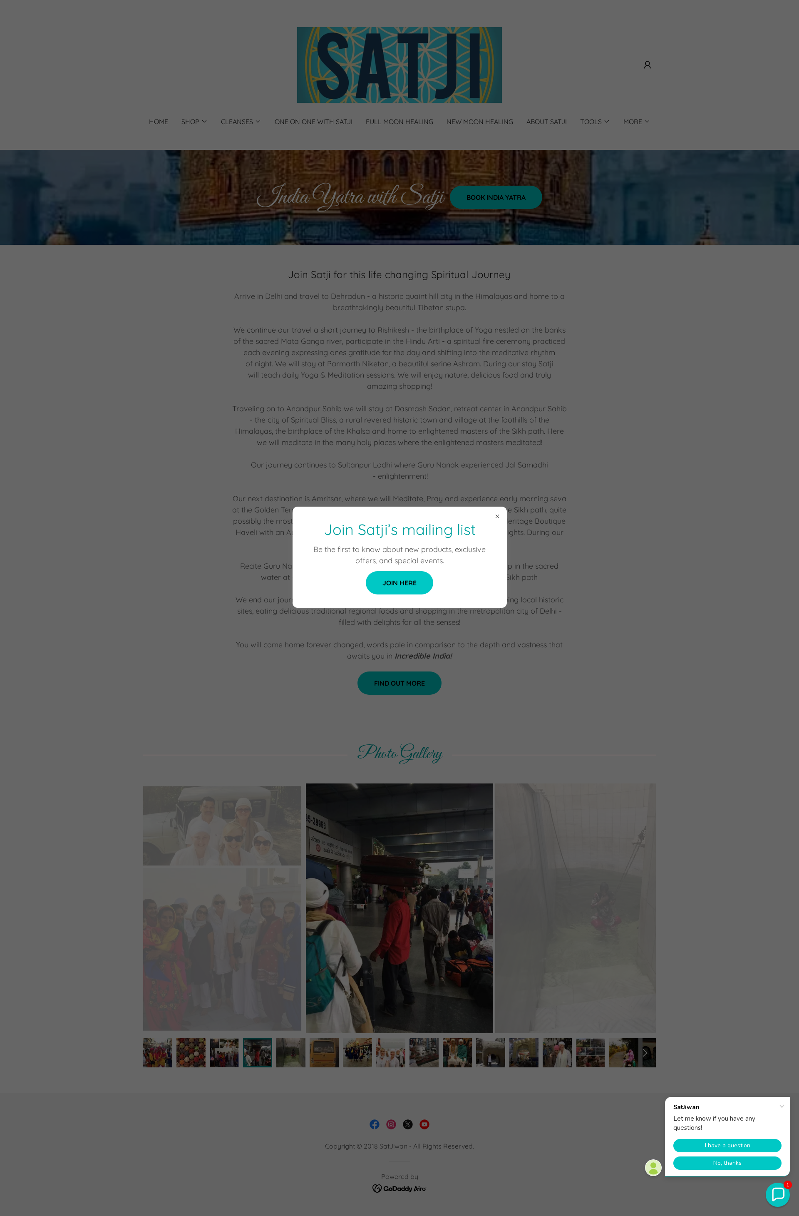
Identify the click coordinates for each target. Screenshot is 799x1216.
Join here (399, 583)
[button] (778, 1195)
